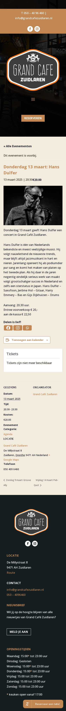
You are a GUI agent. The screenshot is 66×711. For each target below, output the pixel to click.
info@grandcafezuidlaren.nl (33, 18)
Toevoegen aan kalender (27, 340)
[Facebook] (8, 327)
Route (11, 573)
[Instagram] (17, 327)
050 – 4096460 (16, 595)
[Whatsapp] (27, 327)
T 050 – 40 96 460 (32, 13)
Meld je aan (19, 632)
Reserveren (33, 118)
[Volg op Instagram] (37, 29)
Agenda (8, 434)
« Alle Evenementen (18, 146)
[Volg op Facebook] (30, 29)
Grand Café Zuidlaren (16, 445)
